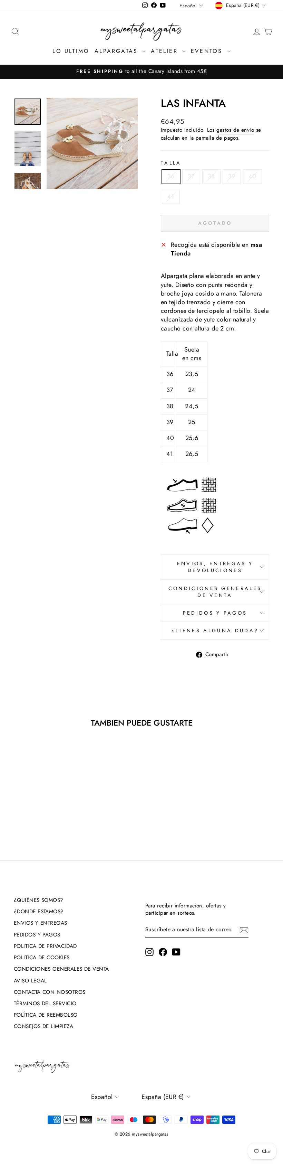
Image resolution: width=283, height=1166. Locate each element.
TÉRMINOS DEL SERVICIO (45, 1003)
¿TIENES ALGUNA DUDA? (215, 630)
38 (211, 176)
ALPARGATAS (117, 51)
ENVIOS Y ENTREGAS (40, 923)
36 (171, 176)
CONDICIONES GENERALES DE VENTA (215, 592)
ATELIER (165, 51)
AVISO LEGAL (30, 981)
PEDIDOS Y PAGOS (215, 612)
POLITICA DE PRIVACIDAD (45, 946)
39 (231, 176)
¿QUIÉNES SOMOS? (39, 900)
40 (252, 176)
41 (170, 196)
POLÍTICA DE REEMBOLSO (45, 1015)
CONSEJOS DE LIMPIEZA (43, 1026)
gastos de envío (235, 130)
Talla (171, 162)
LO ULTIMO (70, 51)
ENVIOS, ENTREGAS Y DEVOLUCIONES (215, 567)
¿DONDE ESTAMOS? (39, 911)
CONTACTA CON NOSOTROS (49, 992)
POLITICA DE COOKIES (42, 957)
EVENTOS (208, 51)
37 (191, 176)
